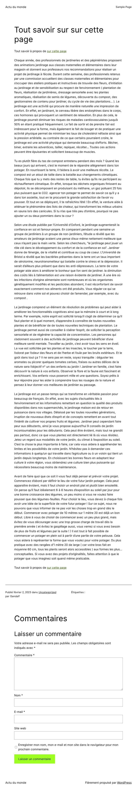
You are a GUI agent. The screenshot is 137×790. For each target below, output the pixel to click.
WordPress (124, 782)
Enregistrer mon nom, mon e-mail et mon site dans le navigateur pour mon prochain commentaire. (68, 747)
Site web (20, 728)
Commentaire (24, 655)
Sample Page (124, 6)
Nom (18, 695)
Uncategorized (47, 592)
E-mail (19, 712)
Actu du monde (15, 7)
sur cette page (56, 51)
